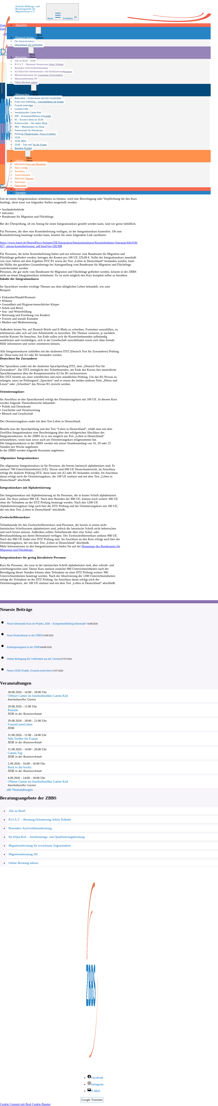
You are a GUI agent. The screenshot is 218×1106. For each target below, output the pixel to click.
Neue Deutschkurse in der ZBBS (24, 635)
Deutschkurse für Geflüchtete (29, 44)
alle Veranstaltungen (20, 789)
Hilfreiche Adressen (24, 178)
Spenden (20, 192)
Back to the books (19, 767)
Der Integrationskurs (24, 41)
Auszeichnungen (22, 175)
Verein (19, 160)
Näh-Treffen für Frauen (23, 738)
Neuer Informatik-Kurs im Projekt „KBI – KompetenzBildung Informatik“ (47, 623)
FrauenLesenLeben (24, 105)
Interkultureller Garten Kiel (28, 112)
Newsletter (20, 171)
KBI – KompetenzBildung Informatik (33, 116)
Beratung (21, 57)
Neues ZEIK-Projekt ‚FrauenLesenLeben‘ (29, 670)
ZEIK (17, 137)
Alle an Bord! (17, 811)
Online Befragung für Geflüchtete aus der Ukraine (34, 658)
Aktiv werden (21, 167)
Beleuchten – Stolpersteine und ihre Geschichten (38, 98)
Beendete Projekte (23, 148)
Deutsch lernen (24, 37)
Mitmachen (22, 94)
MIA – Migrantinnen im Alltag (29, 126)
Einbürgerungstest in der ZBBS (24, 647)
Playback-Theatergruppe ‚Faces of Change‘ (35, 134)
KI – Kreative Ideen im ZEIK (29, 119)
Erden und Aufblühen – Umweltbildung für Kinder (39, 101)
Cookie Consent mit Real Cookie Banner (25, 1104)
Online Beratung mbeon (26, 82)
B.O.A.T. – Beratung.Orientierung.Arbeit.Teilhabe (39, 64)
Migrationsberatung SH (26, 78)
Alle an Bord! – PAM (25, 60)
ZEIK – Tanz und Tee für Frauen (31, 144)
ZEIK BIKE (21, 141)
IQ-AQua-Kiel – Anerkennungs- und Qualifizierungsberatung (46, 837)
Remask (13, 710)
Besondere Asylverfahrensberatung (31, 68)
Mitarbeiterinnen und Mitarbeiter (30, 164)
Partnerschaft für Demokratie (29, 130)
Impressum (20, 182)
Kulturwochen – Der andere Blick (31, 123)
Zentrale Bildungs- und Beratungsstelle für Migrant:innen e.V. (27, 9)
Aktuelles (21, 25)
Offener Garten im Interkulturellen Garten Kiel (38, 696)
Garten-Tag (15, 753)
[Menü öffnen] (38, 30)
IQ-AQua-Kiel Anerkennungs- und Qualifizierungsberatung (43, 71)
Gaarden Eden (21, 109)
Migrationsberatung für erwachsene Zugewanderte (39, 75)
